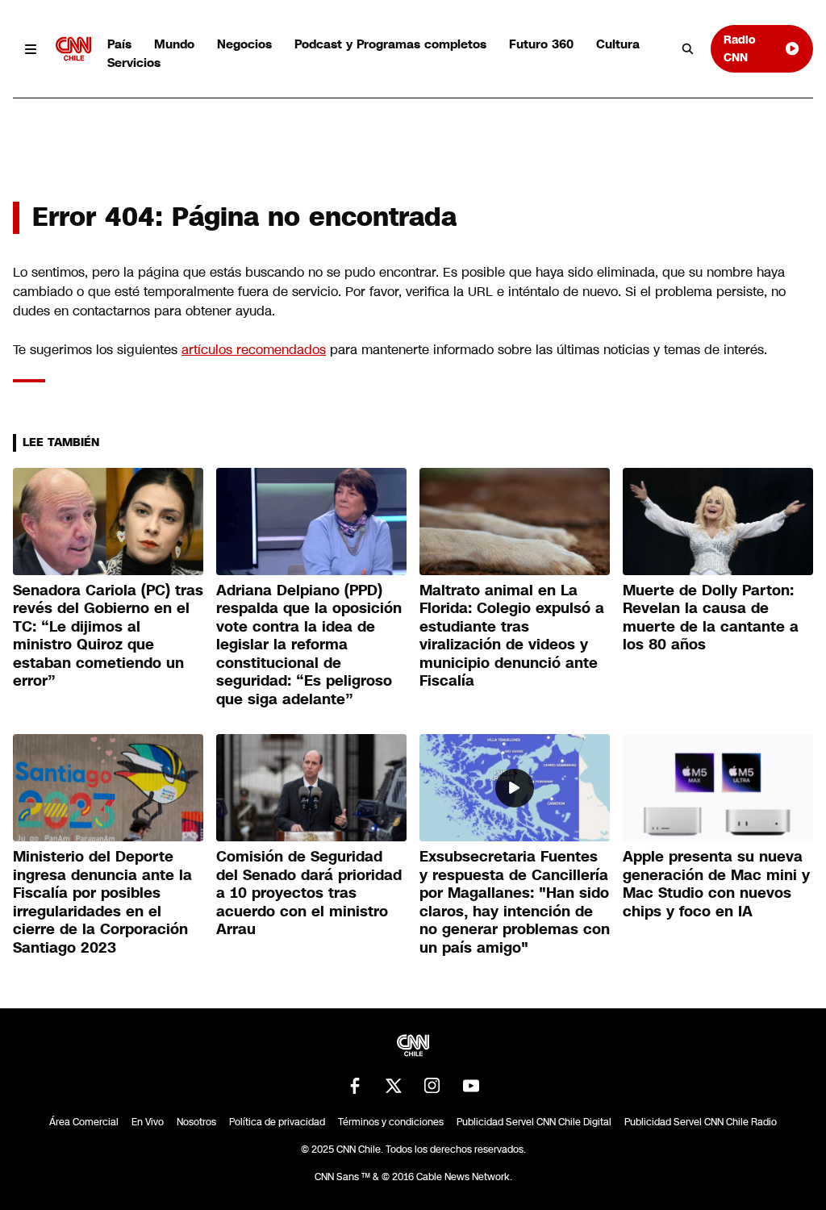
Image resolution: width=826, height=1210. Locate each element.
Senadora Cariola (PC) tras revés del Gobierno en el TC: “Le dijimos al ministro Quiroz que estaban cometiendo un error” (108, 636)
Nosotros (196, 1122)
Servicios (134, 62)
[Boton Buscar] (688, 49)
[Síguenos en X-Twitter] (394, 1086)
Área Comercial (84, 1122)
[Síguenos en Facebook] (355, 1086)
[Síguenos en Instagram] (432, 1086)
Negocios (244, 43)
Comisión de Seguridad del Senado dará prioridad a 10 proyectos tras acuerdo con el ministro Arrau (309, 893)
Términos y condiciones (391, 1122)
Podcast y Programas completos (390, 43)
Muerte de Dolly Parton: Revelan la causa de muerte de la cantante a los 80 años (711, 618)
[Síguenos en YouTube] (471, 1086)
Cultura (618, 43)
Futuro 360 (541, 43)
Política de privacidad (277, 1122)
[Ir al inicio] (73, 48)
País (119, 43)
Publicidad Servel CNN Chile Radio (700, 1122)
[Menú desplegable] (31, 49)
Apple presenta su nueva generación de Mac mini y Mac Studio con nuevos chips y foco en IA (716, 884)
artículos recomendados (253, 349)
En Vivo (147, 1122)
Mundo (174, 43)
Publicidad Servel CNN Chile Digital (534, 1122)
